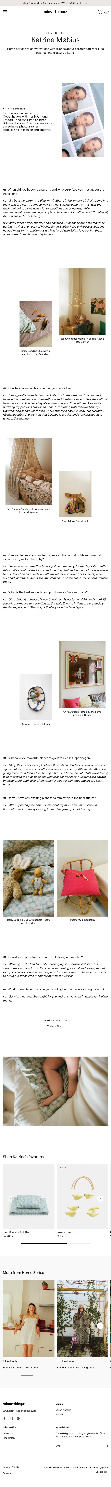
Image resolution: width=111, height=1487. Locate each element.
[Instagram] (11, 1418)
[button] (11, 1198)
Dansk (6, 1473)
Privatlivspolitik (71, 1467)
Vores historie (63, 1410)
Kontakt (60, 1414)
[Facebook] (4, 1418)
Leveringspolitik (100, 1467)
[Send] (106, 1445)
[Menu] (5, 11)
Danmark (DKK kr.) (11, 1467)
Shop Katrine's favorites (23, 1157)
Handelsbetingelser (53, 1467)
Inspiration (9, 1438)
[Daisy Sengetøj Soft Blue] (28, 1196)
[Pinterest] (18, 1418)
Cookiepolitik (102, 1472)
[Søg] (100, 12)
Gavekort (8, 1433)
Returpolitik (85, 1467)
